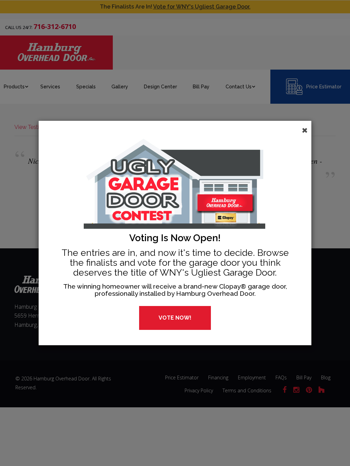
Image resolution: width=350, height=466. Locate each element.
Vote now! (175, 318)
